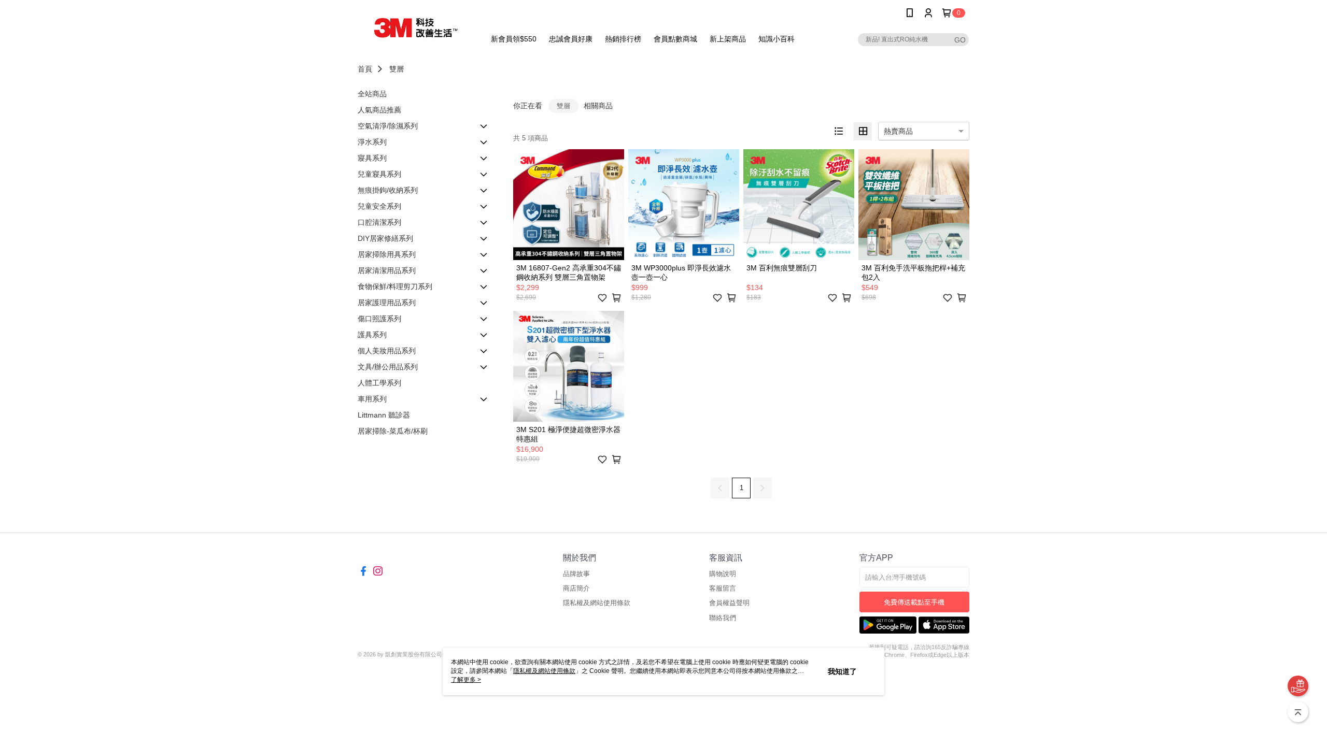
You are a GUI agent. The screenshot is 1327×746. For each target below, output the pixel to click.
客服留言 (722, 588)
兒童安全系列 (379, 206)
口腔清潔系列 (379, 222)
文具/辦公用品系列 (388, 367)
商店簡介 (576, 588)
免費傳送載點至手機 (914, 602)
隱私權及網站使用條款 (596, 603)
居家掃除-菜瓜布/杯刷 (393, 431)
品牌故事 (576, 574)
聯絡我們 (722, 618)
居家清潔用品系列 (387, 270)
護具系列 (372, 335)
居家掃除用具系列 (387, 254)
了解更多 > (466, 679)
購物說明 (722, 574)
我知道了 (842, 671)
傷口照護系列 (379, 318)
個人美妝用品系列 (387, 351)
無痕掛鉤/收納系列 (388, 190)
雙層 (396, 69)
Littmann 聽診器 (384, 415)
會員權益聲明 (729, 603)
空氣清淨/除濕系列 (388, 126)
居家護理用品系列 (387, 302)
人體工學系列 (379, 383)
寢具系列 (372, 158)
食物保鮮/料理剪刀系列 (395, 286)
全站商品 (372, 94)
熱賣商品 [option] (898, 131)
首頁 (365, 69)
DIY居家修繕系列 (385, 238)
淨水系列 (372, 142)
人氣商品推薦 (379, 110)
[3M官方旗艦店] (415, 27)
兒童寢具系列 (379, 174)
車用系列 (372, 399)
